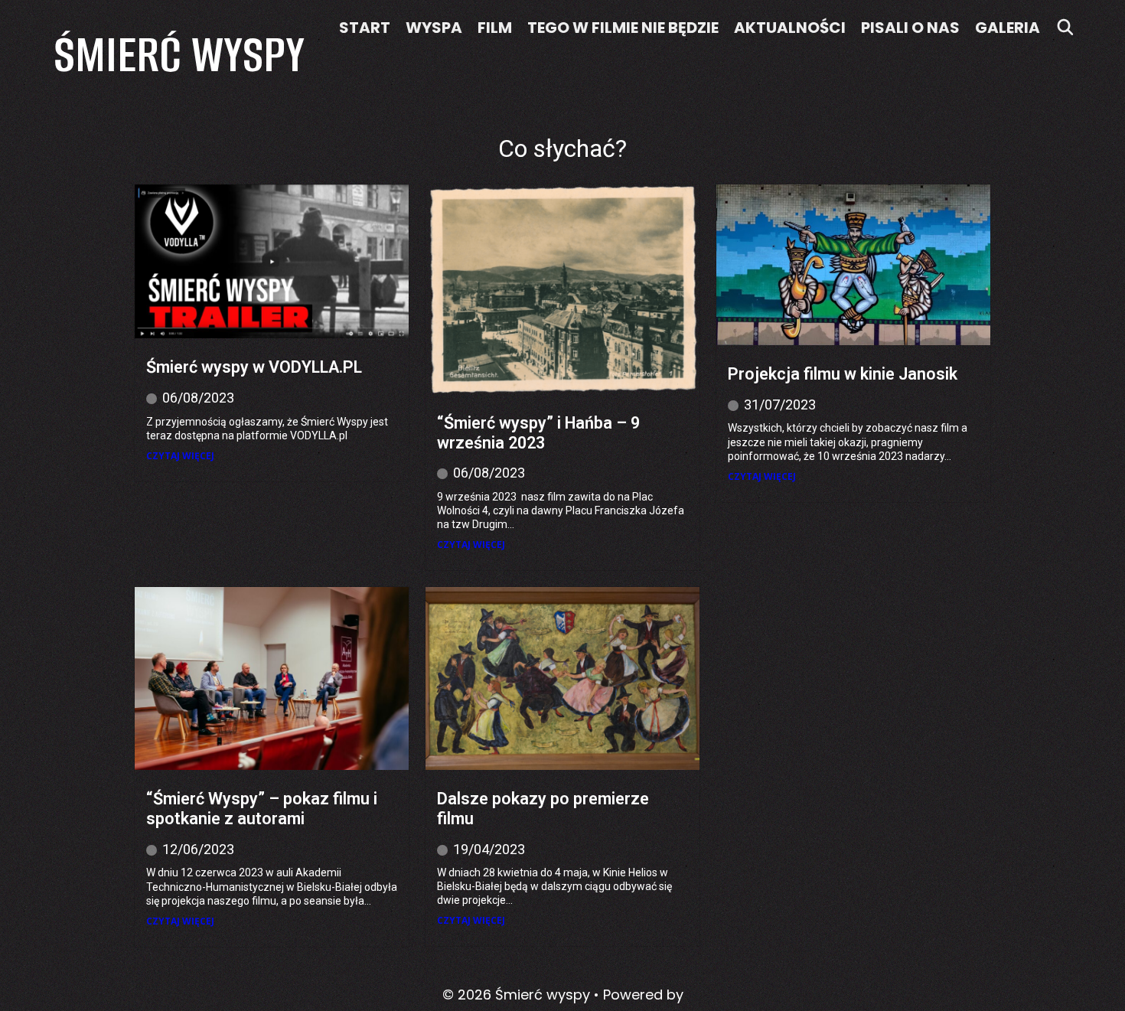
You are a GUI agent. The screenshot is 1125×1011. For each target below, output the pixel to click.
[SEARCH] (1065, 27)
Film (495, 27)
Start (364, 27)
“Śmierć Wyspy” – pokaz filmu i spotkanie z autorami (261, 808)
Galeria (1007, 27)
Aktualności (790, 27)
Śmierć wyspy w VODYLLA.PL (254, 367)
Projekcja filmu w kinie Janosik (842, 373)
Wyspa (434, 27)
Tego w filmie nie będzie (623, 27)
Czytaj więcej (180, 456)
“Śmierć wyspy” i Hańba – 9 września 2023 (538, 432)
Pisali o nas (910, 27)
